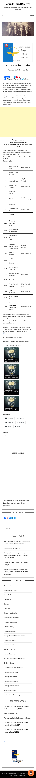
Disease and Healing (11, 613)
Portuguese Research (11, 681)
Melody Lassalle (22, 70)
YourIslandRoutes (18, 4)
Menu (32, 15)
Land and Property (10, 640)
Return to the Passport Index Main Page (15, 341)
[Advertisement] (18, 122)
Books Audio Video (10, 590)
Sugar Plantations (10, 690)
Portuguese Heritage (11, 672)
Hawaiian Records (10, 631)
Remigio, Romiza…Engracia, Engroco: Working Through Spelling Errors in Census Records (16, 555)
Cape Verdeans (9, 595)
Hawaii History (9, 627)
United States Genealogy (12, 695)
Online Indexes (9, 663)
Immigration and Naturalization (14, 636)
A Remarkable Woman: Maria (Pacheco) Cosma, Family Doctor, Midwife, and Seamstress (17, 571)
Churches (7, 608)
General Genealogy (10, 622)
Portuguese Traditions (11, 686)
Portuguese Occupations (12, 548)
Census (6, 604)
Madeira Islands (9, 645)
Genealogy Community (11, 617)
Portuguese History (10, 676)
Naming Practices (10, 654)
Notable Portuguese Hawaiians (14, 658)
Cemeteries (8, 599)
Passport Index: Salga (11, 713)
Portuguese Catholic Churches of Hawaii (17, 718)
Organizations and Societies (13, 667)
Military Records (9, 649)
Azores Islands (9, 586)
